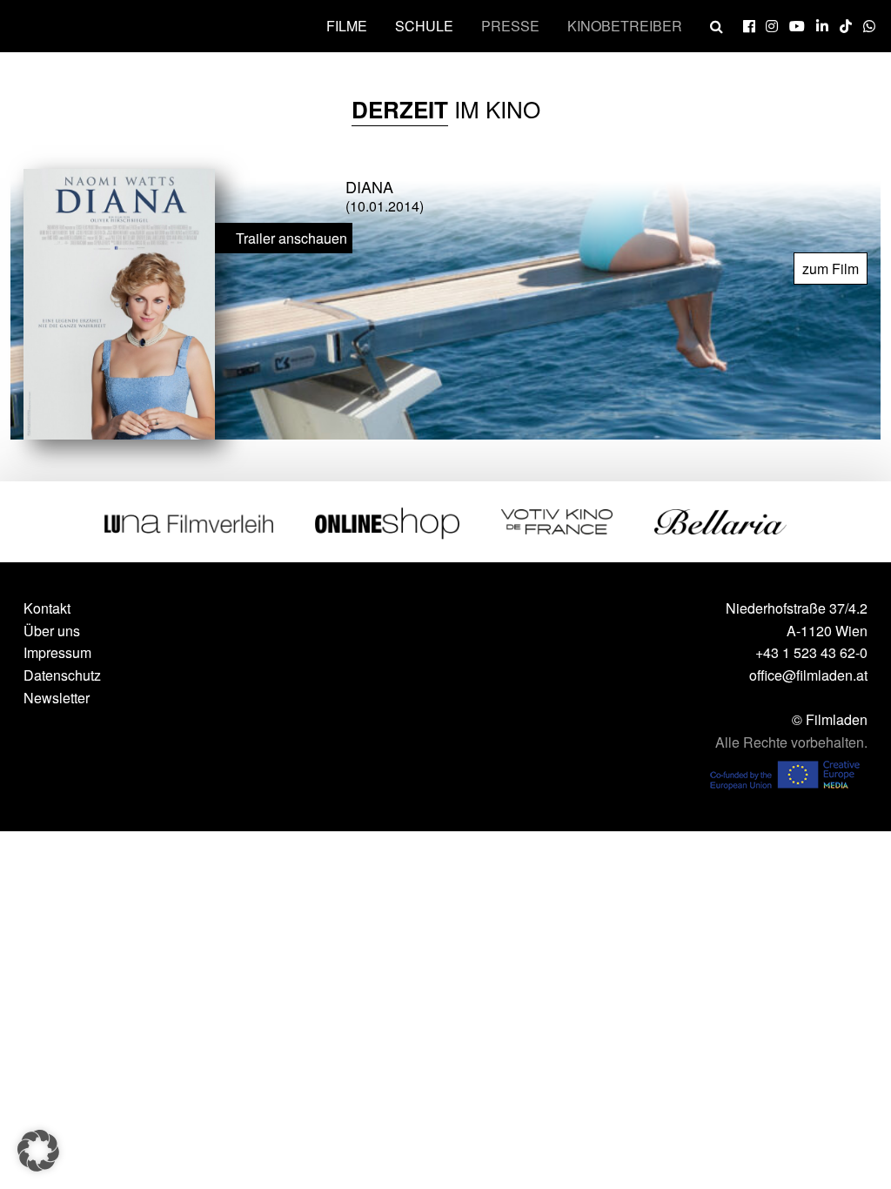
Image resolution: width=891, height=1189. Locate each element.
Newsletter (56, 698)
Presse (510, 26)
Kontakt (46, 608)
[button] (38, 1150)
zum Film (830, 269)
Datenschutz (62, 675)
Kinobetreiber (624, 26)
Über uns (51, 631)
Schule (424, 26)
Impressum (57, 652)
